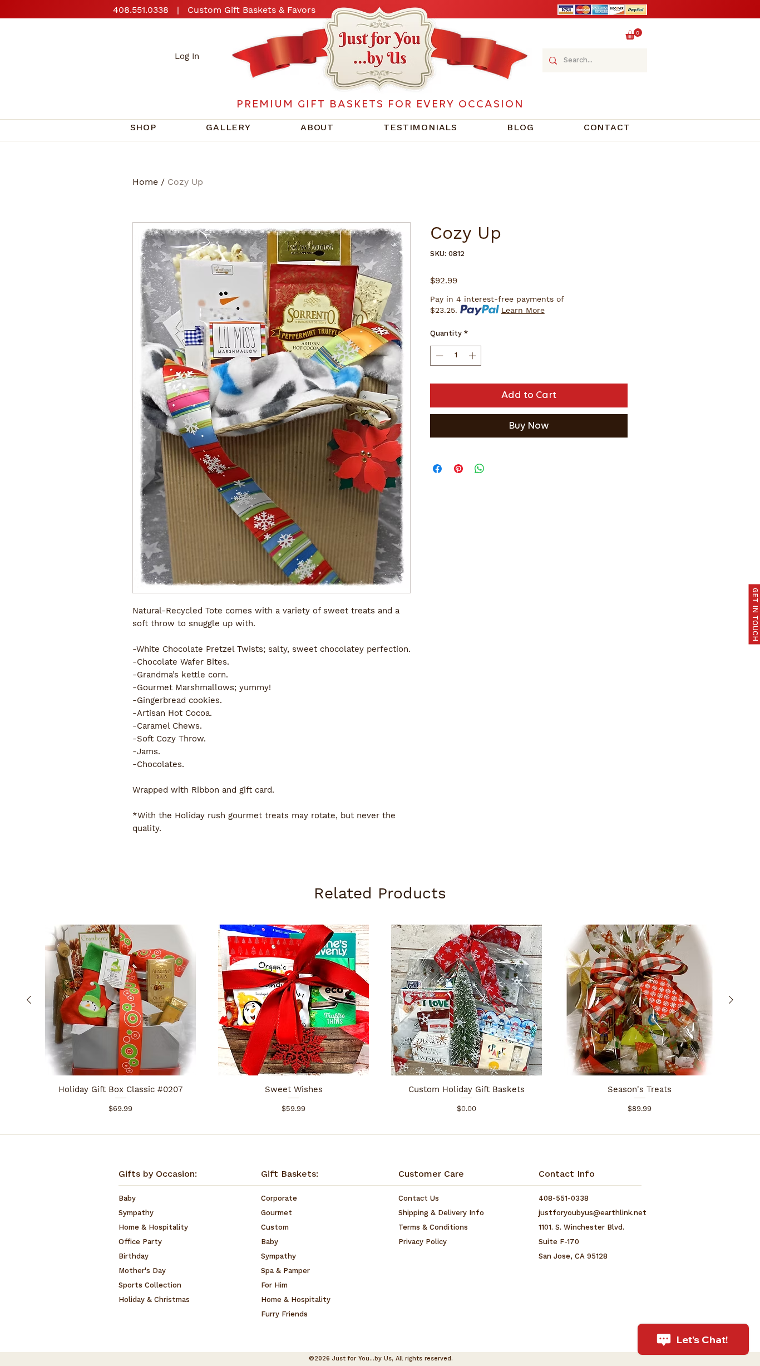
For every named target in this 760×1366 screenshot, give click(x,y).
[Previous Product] (29, 999)
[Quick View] (120, 1000)
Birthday (134, 1256)
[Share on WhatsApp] (479, 468)
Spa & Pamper (285, 1271)
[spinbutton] (456, 355)
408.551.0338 (141, 9)
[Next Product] (731, 999)
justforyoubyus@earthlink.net (593, 1213)
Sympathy (136, 1213)
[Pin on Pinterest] (458, 468)
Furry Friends (284, 1314)
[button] (633, 34)
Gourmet (276, 1213)
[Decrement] (438, 355)
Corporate (279, 1198)
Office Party (140, 1242)
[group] (380, 1024)
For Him (274, 1285)
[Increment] (473, 355)
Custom (275, 1227)
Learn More (523, 310)
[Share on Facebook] (437, 468)
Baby (127, 1198)
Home (145, 181)
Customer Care (431, 1174)
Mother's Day (142, 1271)
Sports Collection (150, 1285)
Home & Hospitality (153, 1227)
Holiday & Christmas (154, 1300)
